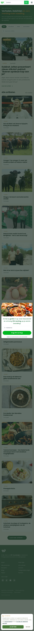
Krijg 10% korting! (17, 333)
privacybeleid (8, 621)
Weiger (28, 627)
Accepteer (13, 627)
